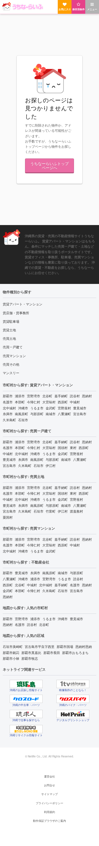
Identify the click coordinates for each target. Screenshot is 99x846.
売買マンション (14, 355)
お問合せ (49, 785)
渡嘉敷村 (76, 511)
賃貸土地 (9, 329)
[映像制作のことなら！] (72, 684)
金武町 (51, 408)
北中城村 (9, 408)
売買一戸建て (13, 346)
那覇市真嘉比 (31, 652)
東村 (73, 447)
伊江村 (51, 465)
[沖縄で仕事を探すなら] (26, 714)
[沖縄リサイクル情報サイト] (26, 729)
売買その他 (11, 364)
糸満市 (8, 413)
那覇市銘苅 (11, 652)
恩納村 (87, 395)
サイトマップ (49, 794)
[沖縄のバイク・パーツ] (72, 699)
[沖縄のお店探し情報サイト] (26, 684)
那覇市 (8, 395)
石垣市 (23, 419)
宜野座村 (64, 408)
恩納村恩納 (83, 646)
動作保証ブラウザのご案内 (49, 821)
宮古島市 (79, 413)
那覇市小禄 (11, 658)
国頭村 (63, 447)
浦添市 (20, 395)
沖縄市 (23, 408)
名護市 (8, 401)
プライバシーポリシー (49, 803)
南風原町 (21, 413)
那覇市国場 (65, 646)
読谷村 (75, 395)
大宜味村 (49, 401)
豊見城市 (79, 408)
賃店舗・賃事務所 (16, 312)
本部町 (20, 401)
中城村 (75, 401)
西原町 (63, 401)
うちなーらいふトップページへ (49, 165)
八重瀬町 (64, 413)
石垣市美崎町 (13, 646)
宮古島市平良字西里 (39, 646)
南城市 (51, 413)
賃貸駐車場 (11, 321)
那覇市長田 (51, 652)
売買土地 (9, 338)
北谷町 (47, 395)
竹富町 (51, 511)
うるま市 (36, 408)
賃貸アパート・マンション (22, 304)
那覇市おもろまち (75, 652)
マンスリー (11, 372)
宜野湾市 (33, 395)
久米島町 (9, 419)
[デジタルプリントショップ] (72, 714)
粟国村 (8, 517)
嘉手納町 (61, 395)
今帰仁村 (33, 401)
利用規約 (49, 812)
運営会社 (49, 776)
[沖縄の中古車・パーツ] (26, 699)
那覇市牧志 (29, 658)
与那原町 (36, 413)
